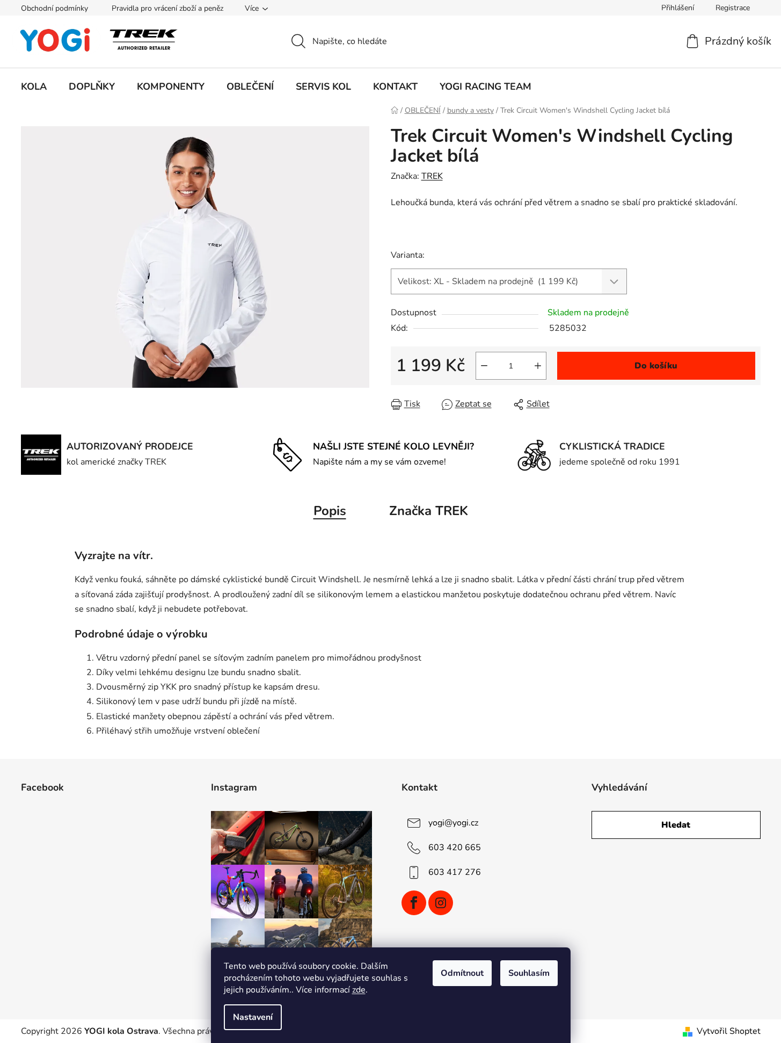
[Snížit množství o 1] (484, 365)
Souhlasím (529, 973)
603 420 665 (454, 847)
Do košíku (655, 366)
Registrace (733, 8)
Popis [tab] (329, 510)
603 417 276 (454, 872)
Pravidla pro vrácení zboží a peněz (167, 8)
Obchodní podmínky (54, 8)
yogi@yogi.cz (453, 823)
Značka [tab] (428, 510)
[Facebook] (414, 902)
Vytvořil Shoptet (729, 1031)
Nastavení (253, 1017)
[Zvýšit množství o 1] (538, 365)
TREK (432, 176)
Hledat (675, 825)
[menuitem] (33, 86)
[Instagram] (440, 902)
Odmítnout (462, 973)
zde (359, 990)
